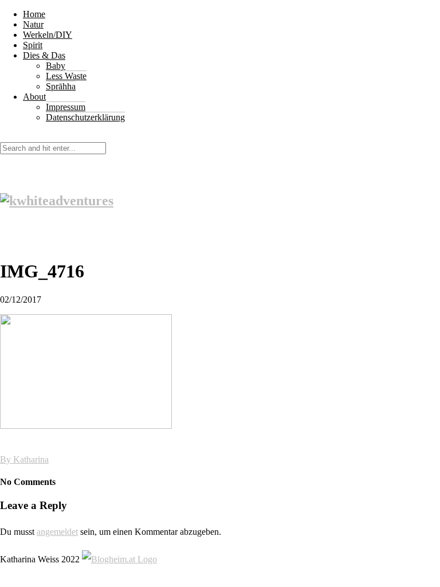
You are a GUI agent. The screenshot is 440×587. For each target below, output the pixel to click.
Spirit (32, 45)
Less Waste (66, 76)
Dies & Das (44, 55)
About (34, 96)
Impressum (65, 107)
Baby (55, 66)
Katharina (31, 459)
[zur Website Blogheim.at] (119, 559)
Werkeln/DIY (47, 35)
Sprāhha (61, 86)
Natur (33, 24)
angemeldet (57, 532)
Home (34, 14)
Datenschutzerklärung (85, 117)
